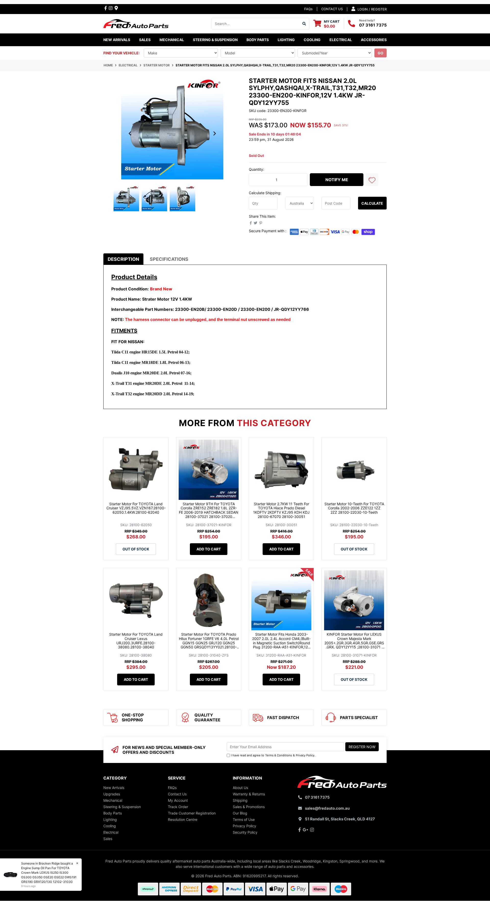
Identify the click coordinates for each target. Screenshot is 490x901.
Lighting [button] (286, 40)
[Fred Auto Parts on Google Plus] (116, 8)
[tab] (123, 259)
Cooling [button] (312, 40)
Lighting (110, 819)
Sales (107, 838)
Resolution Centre (182, 819)
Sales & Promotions (249, 807)
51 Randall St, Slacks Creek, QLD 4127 (340, 819)
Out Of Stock (135, 549)
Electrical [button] (340, 40)
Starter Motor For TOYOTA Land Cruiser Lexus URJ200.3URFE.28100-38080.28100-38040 (136, 640)
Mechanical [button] (172, 40)
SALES (145, 40)
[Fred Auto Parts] (135, 23)
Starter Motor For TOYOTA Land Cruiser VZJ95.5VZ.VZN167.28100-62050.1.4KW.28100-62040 (136, 508)
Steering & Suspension (122, 807)
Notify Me (336, 179)
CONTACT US (332, 9)
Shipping (240, 800)
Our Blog (240, 813)
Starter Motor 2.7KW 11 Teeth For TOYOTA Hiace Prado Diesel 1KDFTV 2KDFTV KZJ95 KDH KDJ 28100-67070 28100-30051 (281, 510)
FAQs (308, 9)
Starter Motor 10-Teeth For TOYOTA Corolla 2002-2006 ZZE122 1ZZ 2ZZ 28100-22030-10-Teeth (354, 508)
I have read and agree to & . (273, 755)
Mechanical (112, 800)
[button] (371, 179)
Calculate (372, 203)
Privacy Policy (305, 755)
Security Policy (245, 832)
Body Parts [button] (258, 40)
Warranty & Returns (249, 794)
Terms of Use (244, 819)
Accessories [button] (374, 40)
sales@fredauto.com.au (327, 808)
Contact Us (177, 794)
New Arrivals (116, 40)
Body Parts (112, 813)
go (380, 53)
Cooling (109, 826)
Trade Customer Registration (192, 813)
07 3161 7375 (373, 25)
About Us (240, 787)
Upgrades (111, 794)
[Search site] (304, 24)
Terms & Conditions (278, 755)
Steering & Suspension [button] (215, 40)
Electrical (110, 832)
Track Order (178, 807)
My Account (178, 800)
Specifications (169, 259)
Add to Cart (209, 549)
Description (123, 259)
